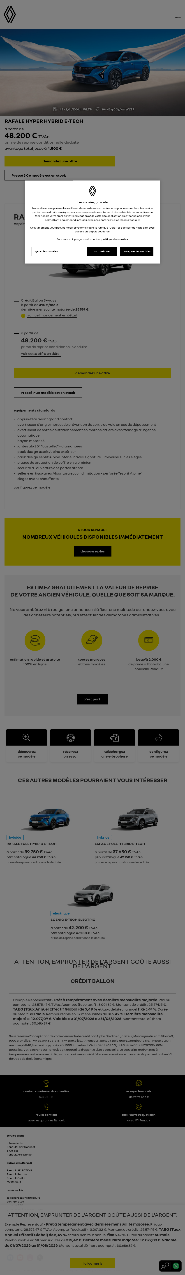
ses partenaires (58, 208)
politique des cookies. (115, 239)
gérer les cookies (46, 251)
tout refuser (102, 251)
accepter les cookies (137, 251)
